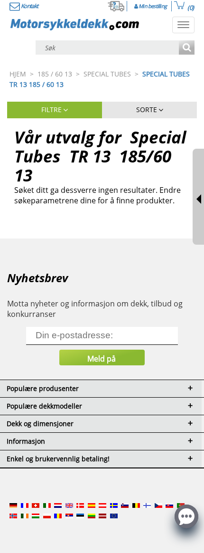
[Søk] (187, 48)
